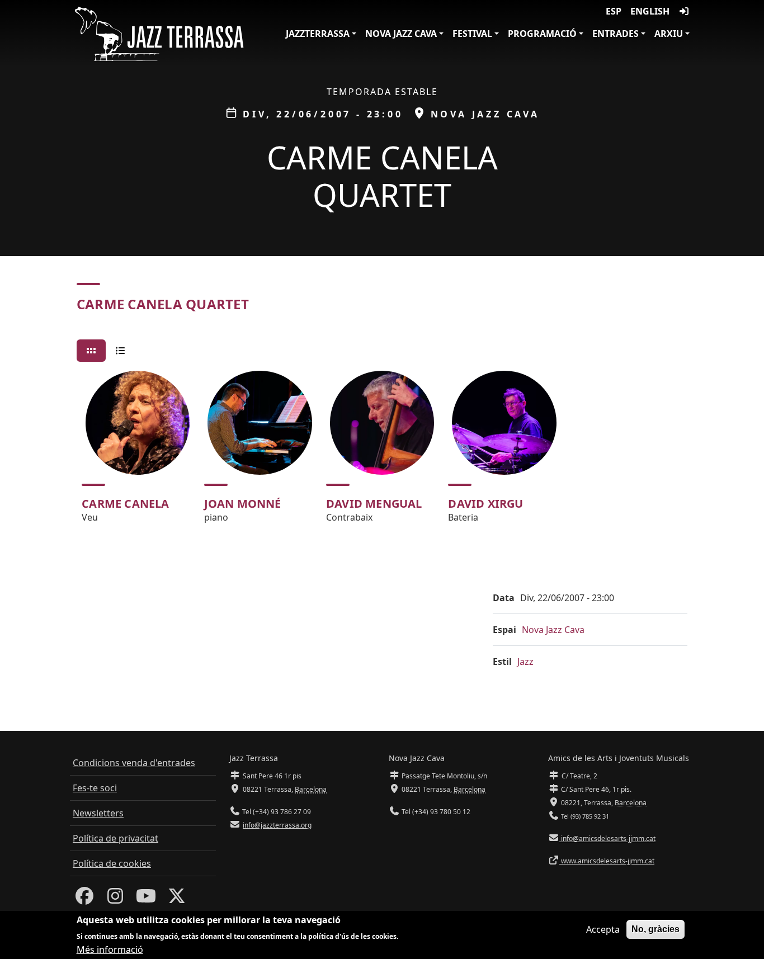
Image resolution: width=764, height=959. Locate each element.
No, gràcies (655, 929)
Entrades (615, 33)
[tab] (91, 350)
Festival (472, 33)
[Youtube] (146, 899)
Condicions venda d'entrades (134, 763)
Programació (542, 33)
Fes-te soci (95, 788)
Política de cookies (112, 863)
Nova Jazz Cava (401, 33)
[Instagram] (115, 899)
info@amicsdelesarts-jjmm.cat (607, 838)
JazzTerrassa (318, 33)
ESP (613, 11)
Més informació (110, 949)
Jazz (525, 661)
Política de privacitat (115, 838)
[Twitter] (177, 899)
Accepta (603, 929)
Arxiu (668, 33)
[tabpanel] (382, 452)
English (649, 11)
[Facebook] (84, 899)
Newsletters (98, 813)
